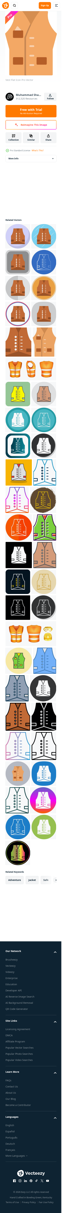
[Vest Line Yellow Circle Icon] (18, 876)
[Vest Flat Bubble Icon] (18, 236)
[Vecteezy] (5, 5)
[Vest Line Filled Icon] (18, 1064)
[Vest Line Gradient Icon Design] (41, 711)
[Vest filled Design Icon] (17, 794)
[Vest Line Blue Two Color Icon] (17, 711)
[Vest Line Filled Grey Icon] (41, 1008)
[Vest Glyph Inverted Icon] (19, 1036)
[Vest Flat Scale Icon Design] (18, 339)
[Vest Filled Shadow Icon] (19, 684)
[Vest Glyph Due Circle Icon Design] (18, 579)
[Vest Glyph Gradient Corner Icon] (18, 631)
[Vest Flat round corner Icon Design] (18, 288)
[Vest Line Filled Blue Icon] (17, 1008)
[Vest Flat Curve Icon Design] (18, 417)
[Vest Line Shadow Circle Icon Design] (18, 927)
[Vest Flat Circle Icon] (18, 391)
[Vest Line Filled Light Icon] (18, 554)
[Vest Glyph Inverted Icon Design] (19, 822)
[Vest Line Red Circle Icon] (42, 848)
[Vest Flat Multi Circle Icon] (18, 365)
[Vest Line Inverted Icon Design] (18, 902)
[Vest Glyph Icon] (18, 1094)
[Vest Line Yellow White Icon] (19, 766)
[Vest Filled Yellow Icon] (18, 528)
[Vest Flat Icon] (18, 445)
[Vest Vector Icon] (19, 981)
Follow (50, 98)
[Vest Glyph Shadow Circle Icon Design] (18, 657)
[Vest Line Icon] (18, 1152)
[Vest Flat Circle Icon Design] (18, 262)
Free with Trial (31, 111)
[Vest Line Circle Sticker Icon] (19, 739)
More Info (13, 158)
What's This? (38, 150)
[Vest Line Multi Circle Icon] (18, 605)
